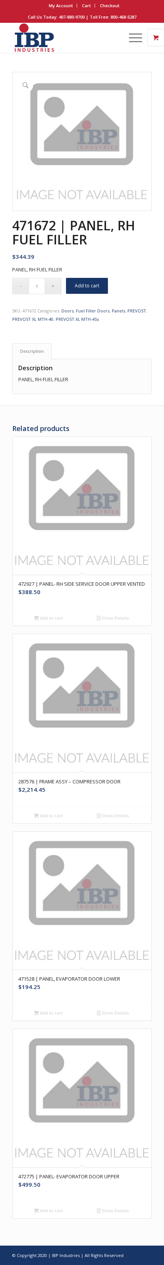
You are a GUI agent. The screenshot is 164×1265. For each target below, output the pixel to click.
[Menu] (131, 37)
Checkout (109, 5)
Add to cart (87, 285)
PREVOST (136, 311)
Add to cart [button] (51, 618)
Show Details (115, 618)
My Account (61, 5)
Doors (67, 311)
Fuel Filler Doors (92, 311)
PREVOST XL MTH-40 (32, 319)
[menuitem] (61, 6)
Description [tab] (32, 351)
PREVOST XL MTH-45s (77, 319)
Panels (118, 311)
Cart (86, 5)
